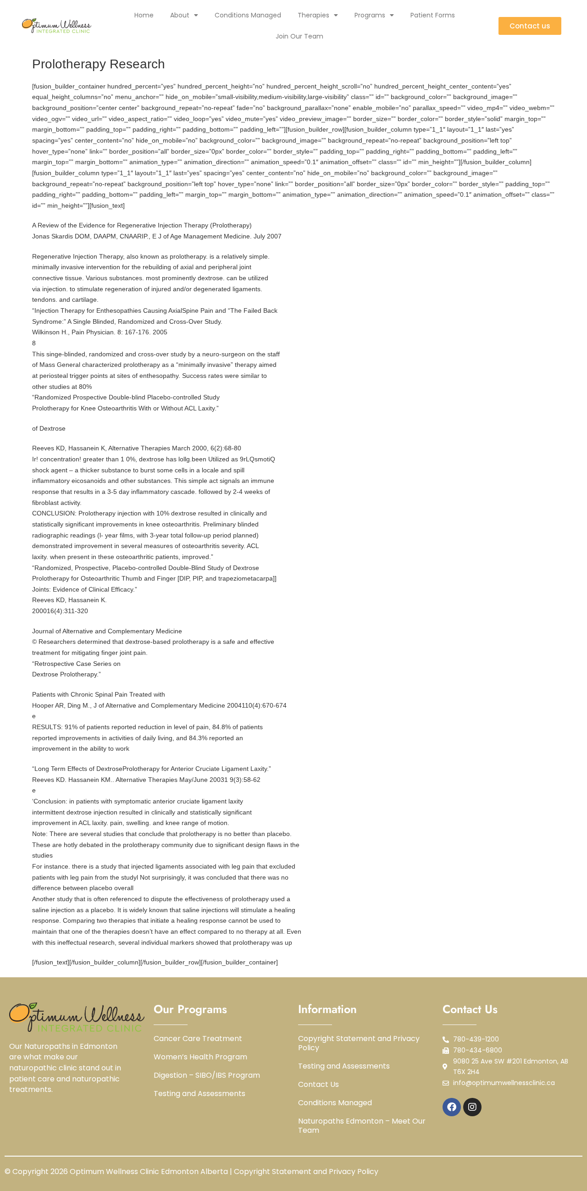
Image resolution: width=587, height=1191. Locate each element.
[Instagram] (472, 1107)
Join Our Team (299, 36)
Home (144, 15)
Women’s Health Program (200, 1057)
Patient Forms (432, 15)
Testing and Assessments (199, 1093)
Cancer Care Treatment (198, 1038)
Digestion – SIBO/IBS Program (207, 1075)
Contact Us (318, 1084)
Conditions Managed (248, 15)
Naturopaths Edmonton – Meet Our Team (362, 1126)
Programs (369, 15)
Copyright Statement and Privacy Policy (359, 1043)
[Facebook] (452, 1107)
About (179, 15)
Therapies (313, 15)
